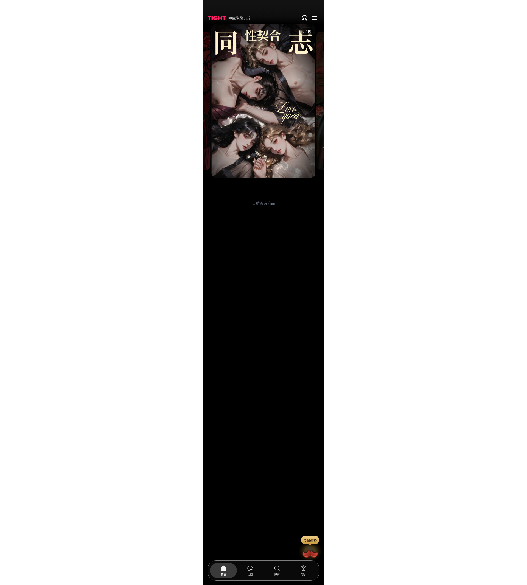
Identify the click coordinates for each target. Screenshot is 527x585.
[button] (263, 101)
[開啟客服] (305, 18)
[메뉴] (314, 18)
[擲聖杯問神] (310, 553)
